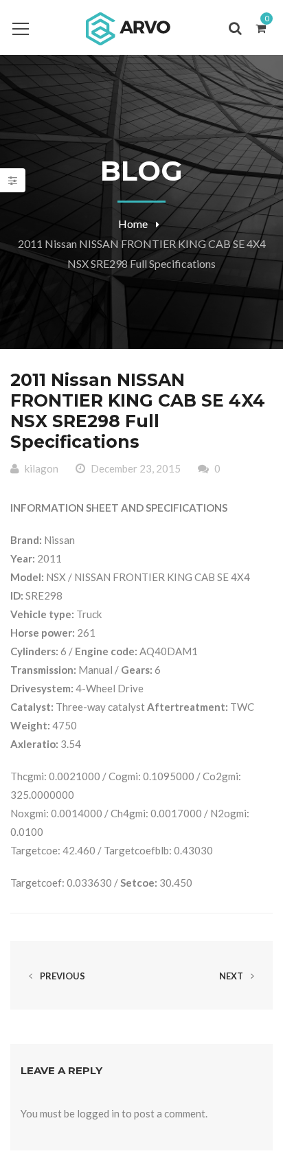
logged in (98, 1113)
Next (232, 975)
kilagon (41, 468)
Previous (61, 975)
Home (133, 223)
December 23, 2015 (136, 468)
